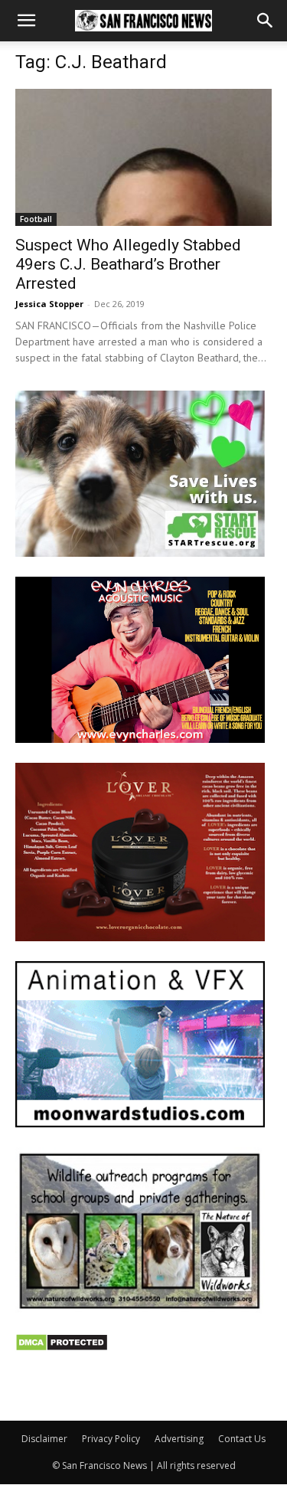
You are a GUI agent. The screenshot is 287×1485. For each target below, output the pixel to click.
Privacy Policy (111, 1438)
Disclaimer (44, 1438)
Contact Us (242, 1438)
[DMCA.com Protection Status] (61, 1347)
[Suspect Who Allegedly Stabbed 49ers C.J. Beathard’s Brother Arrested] (143, 157)
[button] (26, 20)
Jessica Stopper (49, 303)
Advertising (179, 1438)
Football (36, 219)
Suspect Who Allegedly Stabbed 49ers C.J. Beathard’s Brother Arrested (128, 264)
